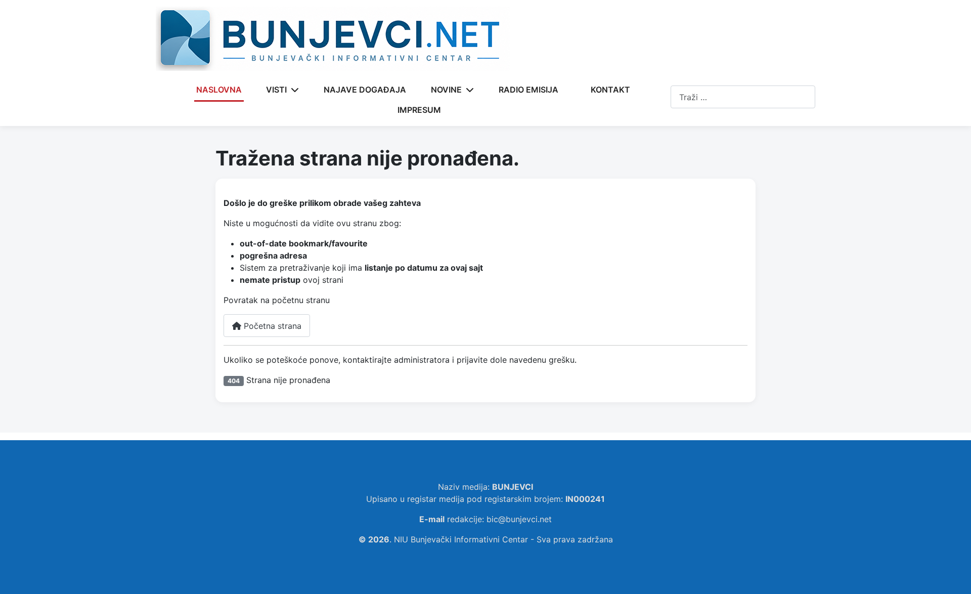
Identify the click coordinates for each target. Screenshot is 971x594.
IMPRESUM (419, 110)
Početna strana (271, 326)
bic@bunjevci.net (519, 519)
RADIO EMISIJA (528, 89)
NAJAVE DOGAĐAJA (365, 89)
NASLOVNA (219, 89)
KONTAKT (610, 89)
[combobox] (743, 97)
